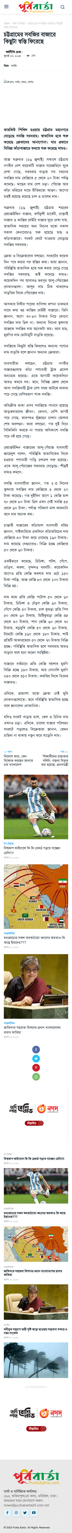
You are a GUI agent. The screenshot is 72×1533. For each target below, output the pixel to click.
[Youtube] (33, 1512)
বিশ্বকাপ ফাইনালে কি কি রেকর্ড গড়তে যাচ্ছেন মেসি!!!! (34, 1159)
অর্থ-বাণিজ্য (18, 23)
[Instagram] (16, 1512)
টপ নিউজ (8, 1154)
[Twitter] (36, 1058)
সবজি (14, 65)
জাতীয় (6, 1325)
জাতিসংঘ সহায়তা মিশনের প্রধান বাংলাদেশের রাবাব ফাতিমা (33, 1273)
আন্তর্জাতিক (8, 1208)
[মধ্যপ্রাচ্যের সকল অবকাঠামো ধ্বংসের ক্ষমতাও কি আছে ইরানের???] (36, 1244)
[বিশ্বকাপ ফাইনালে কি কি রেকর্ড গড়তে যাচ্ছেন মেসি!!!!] (36, 1186)
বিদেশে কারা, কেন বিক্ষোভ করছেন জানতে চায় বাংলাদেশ (18, 760)
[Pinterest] (36, 1068)
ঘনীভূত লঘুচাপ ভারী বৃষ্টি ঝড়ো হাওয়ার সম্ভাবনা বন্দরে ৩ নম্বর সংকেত (35, 1331)
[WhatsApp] (36, 1077)
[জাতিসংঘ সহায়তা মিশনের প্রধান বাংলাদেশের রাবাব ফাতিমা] (36, 1302)
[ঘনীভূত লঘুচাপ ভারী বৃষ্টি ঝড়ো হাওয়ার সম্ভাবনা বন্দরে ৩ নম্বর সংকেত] (36, 1360)
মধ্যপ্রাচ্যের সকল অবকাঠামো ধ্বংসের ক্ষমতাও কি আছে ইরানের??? (34, 1215)
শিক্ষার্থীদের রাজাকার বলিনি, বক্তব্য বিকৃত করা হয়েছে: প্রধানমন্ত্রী (54, 760)
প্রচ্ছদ (7, 23)
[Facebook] (36, 1049)
